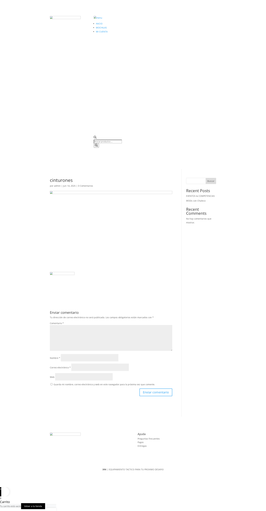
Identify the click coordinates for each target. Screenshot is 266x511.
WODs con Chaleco (196, 200)
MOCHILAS (101, 27)
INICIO (99, 23)
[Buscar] (96, 145)
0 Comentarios (85, 185)
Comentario (57, 323)
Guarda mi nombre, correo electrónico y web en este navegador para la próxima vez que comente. (104, 384)
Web (52, 377)
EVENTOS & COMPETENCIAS (200, 195)
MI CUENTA (102, 31)
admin (57, 185)
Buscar (210, 181)
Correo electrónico (60, 367)
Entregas (142, 445)
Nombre (55, 358)
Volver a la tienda (33, 506)
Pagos (141, 442)
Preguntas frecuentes (149, 438)
